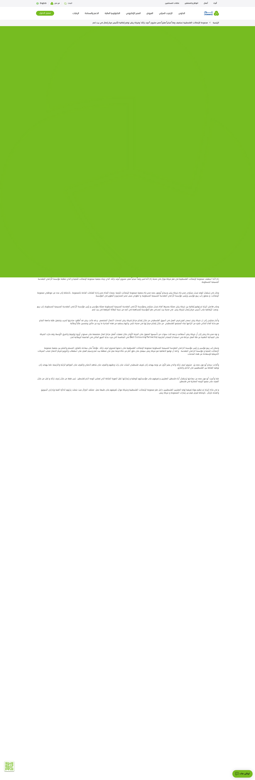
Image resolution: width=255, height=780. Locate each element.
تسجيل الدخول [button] (45, 13)
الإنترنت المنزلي (165, 13)
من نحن (57, 3)
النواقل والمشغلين (191, 3)
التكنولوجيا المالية (112, 13)
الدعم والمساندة (92, 13)
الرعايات (75, 13)
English (43, 3)
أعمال (206, 3)
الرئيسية (216, 23)
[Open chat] (242, 774)
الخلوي (181, 13)
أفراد (215, 3)
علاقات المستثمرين (172, 3)
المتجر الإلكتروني (133, 13)
